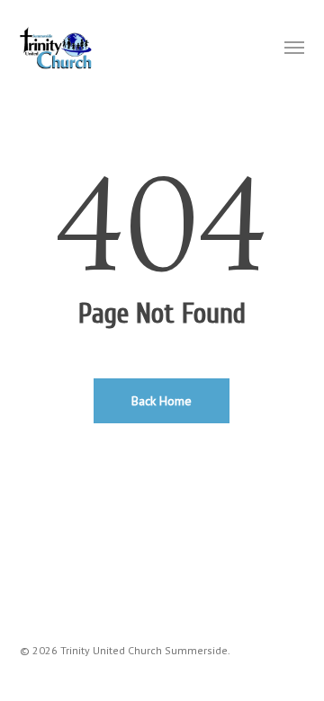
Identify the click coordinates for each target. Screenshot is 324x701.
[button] (294, 47)
